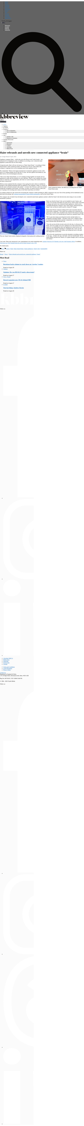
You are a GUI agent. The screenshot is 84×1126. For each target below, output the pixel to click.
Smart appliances (28, 248)
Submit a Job (10, 136)
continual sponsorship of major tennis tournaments (27, 194)
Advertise (7, 16)
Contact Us (3, 672)
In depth (7, 6)
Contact (7, 13)
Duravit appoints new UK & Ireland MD (17, 280)
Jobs (6, 12)
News (6, 3)
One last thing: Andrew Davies (13, 288)
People (6, 11)
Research (9, 144)
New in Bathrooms (11, 132)
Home (6, 2)
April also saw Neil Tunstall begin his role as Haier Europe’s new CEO (18, 243)
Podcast (7, 28)
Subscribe (7, 30)
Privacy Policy (7, 670)
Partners (7, 15)
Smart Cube (37, 248)
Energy (8, 248)
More (4, 141)
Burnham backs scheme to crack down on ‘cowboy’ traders (23, 264)
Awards (7, 27)
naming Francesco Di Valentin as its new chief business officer (59, 241)
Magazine (7, 25)
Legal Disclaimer (7, 668)
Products (7, 8)
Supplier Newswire (8, 139)
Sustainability (43, 248)
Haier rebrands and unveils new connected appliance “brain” (24, 254)
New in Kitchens (11, 130)
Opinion (7, 5)
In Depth (5, 127)
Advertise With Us (8, 658)
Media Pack (8, 18)
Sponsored (7, 9)
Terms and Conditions (9, 667)
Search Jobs (6, 662)
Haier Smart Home (19, 248)
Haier (11, 248)
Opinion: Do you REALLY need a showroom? (19, 272)
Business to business (12, 138)
